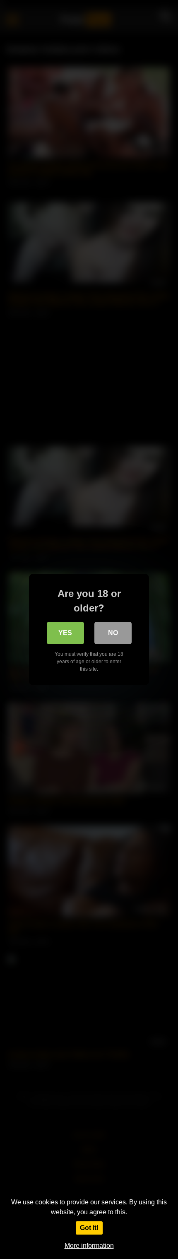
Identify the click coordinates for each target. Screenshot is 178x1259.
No (113, 632)
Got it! (89, 1227)
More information (89, 1245)
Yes (65, 632)
